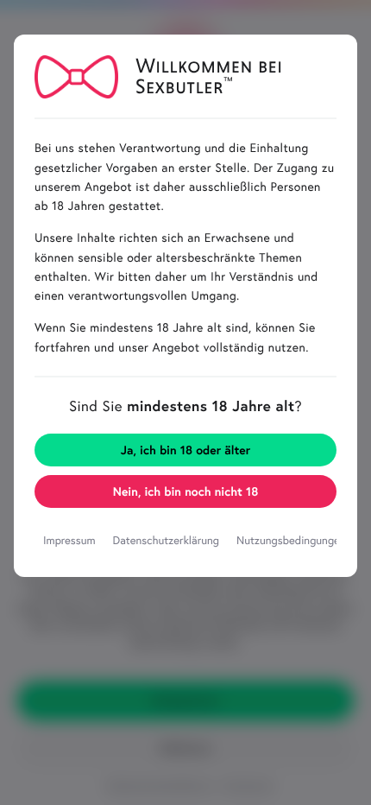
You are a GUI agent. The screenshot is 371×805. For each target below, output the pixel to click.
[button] (185, 491)
